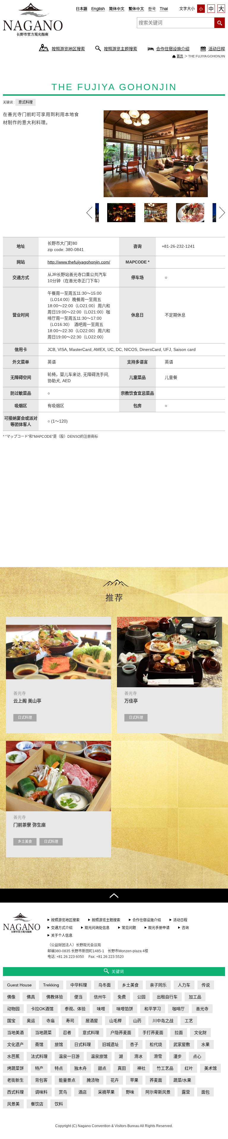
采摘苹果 (106, 1092)
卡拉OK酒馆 (42, 1008)
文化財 (200, 1032)
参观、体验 (75, 1008)
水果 (205, 1044)
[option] (155, 153)
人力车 (184, 985)
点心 (197, 1056)
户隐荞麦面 (120, 1032)
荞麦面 (156, 1080)
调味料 (41, 1092)
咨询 (185, 928)
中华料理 (78, 985)
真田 (122, 1068)
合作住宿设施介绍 (172, 48)
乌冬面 (104, 985)
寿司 (70, 1020)
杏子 (134, 1044)
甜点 (102, 1068)
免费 (122, 996)
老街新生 (15, 1080)
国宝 (11, 1020)
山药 (137, 1020)
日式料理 (25, 718)
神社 (141, 1068)
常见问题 (129, 928)
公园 (141, 996)
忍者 (67, 1032)
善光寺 (202, 1008)
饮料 (59, 1104)
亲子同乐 (158, 985)
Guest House (19, 985)
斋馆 (39, 1044)
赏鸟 (63, 1092)
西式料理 (15, 1092)
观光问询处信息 (97, 928)
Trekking (51, 985)
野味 (130, 1092)
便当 (78, 996)
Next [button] (222, 213)
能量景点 (67, 1080)
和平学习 (152, 1008)
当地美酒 (15, 1032)
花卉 (114, 1080)
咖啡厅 (178, 1008)
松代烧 (156, 1044)
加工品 (195, 996)
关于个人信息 (61, 936)
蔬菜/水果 (182, 1080)
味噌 (101, 1008)
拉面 (179, 1032)
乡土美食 (25, 842)
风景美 (13, 1104)
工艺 (189, 1020)
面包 (205, 1092)
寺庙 (50, 1020)
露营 (186, 1092)
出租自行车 (167, 996)
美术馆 (210, 1068)
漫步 (177, 1056)
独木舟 (80, 1068)
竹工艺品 (165, 1068)
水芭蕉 (13, 1056)
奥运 (31, 1020)
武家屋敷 (181, 1044)
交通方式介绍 (61, 928)
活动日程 (216, 48)
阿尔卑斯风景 (157, 1092)
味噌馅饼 (124, 1008)
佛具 (31, 996)
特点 (59, 1068)
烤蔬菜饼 (15, 1068)
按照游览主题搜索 (120, 48)
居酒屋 (92, 1020)
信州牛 (100, 996)
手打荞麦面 (152, 1032)
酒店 (82, 1092)
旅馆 (59, 1044)
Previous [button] (89, 213)
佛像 (11, 996)
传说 (206, 985)
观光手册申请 (159, 928)
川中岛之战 (163, 1020)
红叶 (189, 1068)
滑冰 (138, 1056)
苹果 (134, 1080)
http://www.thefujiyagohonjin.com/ (79, 262)
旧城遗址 (110, 1044)
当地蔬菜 (43, 1032)
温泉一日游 (69, 1056)
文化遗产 (15, 1044)
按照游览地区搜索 (68, 48)
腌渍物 (93, 1080)
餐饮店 (37, 1104)
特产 (39, 1068)
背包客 (41, 1080)
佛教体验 (54, 996)
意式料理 (25, 102)
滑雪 (158, 1056)
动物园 (13, 1008)
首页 (180, 56)
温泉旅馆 (99, 1056)
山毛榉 (115, 1020)
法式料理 (39, 1056)
